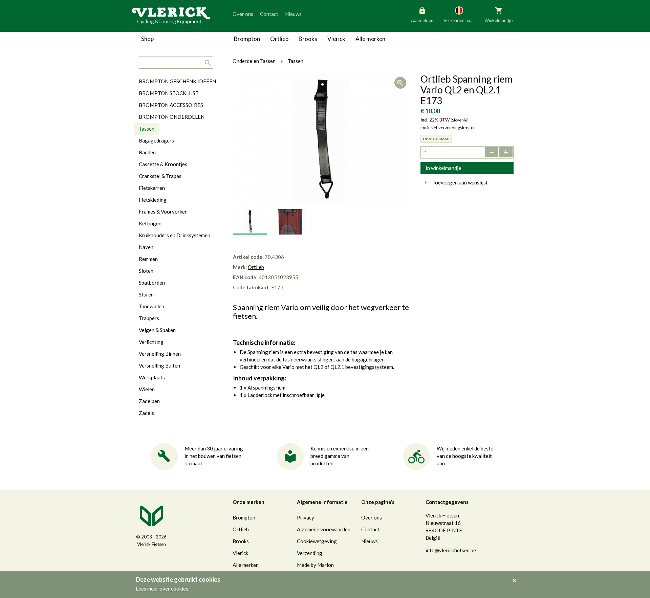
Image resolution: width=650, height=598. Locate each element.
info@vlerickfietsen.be (451, 550)
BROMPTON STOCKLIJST (169, 93)
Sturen (146, 294)
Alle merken (370, 38)
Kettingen (150, 223)
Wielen (147, 389)
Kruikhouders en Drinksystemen (174, 235)
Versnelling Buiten (159, 365)
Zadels (146, 413)
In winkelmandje (443, 168)
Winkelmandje (498, 20)
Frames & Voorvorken (163, 211)
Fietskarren (152, 188)
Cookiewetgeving (317, 541)
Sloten (146, 271)
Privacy (305, 517)
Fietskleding (153, 200)
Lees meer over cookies (162, 588)
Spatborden (152, 283)
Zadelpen (149, 401)
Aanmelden (422, 20)
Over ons (243, 14)
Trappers (149, 318)
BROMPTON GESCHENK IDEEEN (177, 81)
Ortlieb (279, 38)
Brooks (308, 38)
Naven (146, 247)
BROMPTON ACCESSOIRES (171, 105)
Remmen (148, 259)
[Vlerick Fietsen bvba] (171, 15)
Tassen (146, 129)
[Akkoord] (516, 575)
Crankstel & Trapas (160, 176)
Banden (147, 152)
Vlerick (336, 38)
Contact (269, 14)
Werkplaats (152, 377)
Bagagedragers (156, 140)
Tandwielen (151, 306)
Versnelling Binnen (160, 354)
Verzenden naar (458, 20)
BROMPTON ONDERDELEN (171, 117)
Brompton (247, 38)
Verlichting (151, 342)
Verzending (309, 553)
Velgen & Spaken (157, 330)
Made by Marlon (315, 565)
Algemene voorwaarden (323, 529)
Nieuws (293, 14)
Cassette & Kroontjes (163, 164)
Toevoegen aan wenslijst (460, 182)
